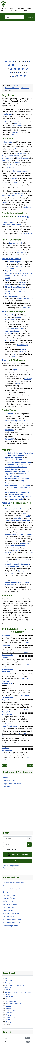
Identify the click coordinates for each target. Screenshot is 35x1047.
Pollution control (11, 275)
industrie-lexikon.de (15, 464)
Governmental (20, 149)
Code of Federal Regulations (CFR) (18, 520)
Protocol (5, 183)
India (13, 354)
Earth (28, 516)
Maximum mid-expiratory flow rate (18, 992)
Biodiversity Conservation (14, 331)
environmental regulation (20, 171)
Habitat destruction (15, 156)
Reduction (8, 294)
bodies (30, 552)
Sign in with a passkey (19, 854)
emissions (19, 193)
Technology (23, 216)
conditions (27, 207)
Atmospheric (18, 518)
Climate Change (11, 287)
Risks (4, 360)
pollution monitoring (9, 222)
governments (9, 552)
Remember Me (11, 849)
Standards (8, 273)
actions (4, 202)
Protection (21, 271)
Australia (8, 333)
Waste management (9, 196)
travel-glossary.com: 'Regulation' (17, 492)
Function (8, 987)
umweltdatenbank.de (22, 487)
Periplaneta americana (14, 1003)
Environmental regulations (15, 546)
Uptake (8, 1015)
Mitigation (21, 287)
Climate (8, 990)
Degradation (17, 125)
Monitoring (28, 379)
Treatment (9, 1013)
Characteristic (11, 1017)
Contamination (10, 1001)
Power (17, 266)
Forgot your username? (11, 868)
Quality (10, 262)
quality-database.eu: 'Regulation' (17, 478)
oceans (7, 278)
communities (21, 252)
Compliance (9, 430)
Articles (6, 503)
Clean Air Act (10, 315)
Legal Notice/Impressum (12, 784)
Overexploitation (8, 158)
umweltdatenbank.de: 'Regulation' (18, 485)
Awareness (13, 178)
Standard (5, 736)
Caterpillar (9, 997)
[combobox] (14, 17)
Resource (13, 271)
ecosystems (6, 121)
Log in (17, 861)
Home (5, 777)
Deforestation (21, 298)
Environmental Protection (14, 329)
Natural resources (22, 158)
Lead (23, 390)
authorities (8, 114)
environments (10, 167)
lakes (26, 275)
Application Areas (11, 258)
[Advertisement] (17, 39)
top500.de (20, 460)
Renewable (6, 224)
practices (20, 196)
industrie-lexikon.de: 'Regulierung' (18, 462)
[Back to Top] (31, 1043)
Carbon (8, 1008)
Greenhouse (20, 291)
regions (17, 395)
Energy (12, 224)
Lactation (8, 994)
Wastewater (19, 273)
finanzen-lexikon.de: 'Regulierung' (18, 497)
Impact (15, 370)
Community (9, 980)
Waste (7, 280)
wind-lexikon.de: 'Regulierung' (16, 467)
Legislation (9, 414)
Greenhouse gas (22, 345)
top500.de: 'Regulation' (13, 458)
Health (9, 165)
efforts (13, 185)
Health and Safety (22, 559)
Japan (8, 999)
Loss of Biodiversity (9, 726)
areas (18, 383)
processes (26, 513)
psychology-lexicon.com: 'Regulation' (19, 453)
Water (7, 271)
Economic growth (15, 243)
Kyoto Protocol (10, 340)
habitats (18, 163)
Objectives (5, 160)
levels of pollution (26, 543)
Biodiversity (9, 296)
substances (26, 308)
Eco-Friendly (27, 234)
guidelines (16, 550)
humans (7, 562)
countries (22, 352)
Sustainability (10, 439)
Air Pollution (9, 269)
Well (4, 311)
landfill (22, 285)
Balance (12, 135)
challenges (16, 132)
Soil (6, 978)
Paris (16, 183)
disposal (8, 285)
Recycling (22, 282)
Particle (8, 1020)
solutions (19, 224)
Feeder (8, 1006)
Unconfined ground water (14, 985)
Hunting (30, 298)
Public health (9, 319)
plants (22, 266)
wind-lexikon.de (11, 469)
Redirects (6, 787)
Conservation (19, 296)
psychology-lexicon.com (18, 455)
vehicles (8, 266)
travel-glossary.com (15, 494)
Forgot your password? (11, 866)
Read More (28, 643)
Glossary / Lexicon (10, 781)
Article (7, 983)
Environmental (7, 142)
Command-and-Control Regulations (18, 534)
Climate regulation (12, 509)
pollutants (18, 317)
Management (18, 262)
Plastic (13, 356)
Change (9, 1022)
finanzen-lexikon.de (15, 499)
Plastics (23, 349)
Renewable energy (19, 289)
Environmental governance (15, 421)
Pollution (17, 123)
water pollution (20, 153)
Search (30, 17)
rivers (21, 275)
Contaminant (10, 1010)
